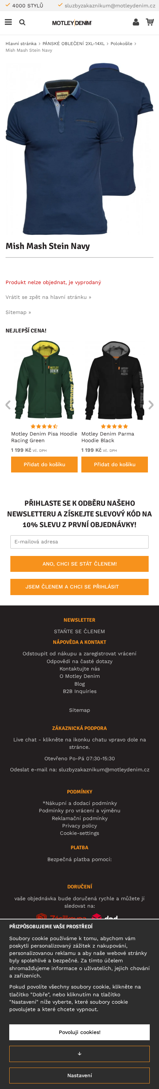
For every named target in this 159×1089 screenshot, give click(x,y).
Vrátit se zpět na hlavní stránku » (48, 297)
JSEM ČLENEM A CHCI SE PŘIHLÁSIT (72, 587)
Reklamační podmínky (80, 818)
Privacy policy (79, 826)
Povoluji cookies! (80, 1032)
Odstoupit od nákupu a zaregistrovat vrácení (79, 653)
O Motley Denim (80, 676)
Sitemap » (18, 312)
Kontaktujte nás (80, 669)
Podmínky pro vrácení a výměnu (80, 810)
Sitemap (79, 710)
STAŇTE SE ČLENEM (79, 631)
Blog (79, 684)
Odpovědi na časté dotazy (79, 661)
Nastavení (79, 1075)
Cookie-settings (79, 833)
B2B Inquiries (80, 691)
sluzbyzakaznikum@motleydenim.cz (110, 5)
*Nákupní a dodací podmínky (80, 803)
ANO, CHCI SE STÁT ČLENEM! (80, 564)
